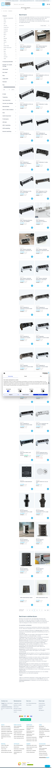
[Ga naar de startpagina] (5, 4)
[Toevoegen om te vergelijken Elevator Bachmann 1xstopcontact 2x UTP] (32, 547)
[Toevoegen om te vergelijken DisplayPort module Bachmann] (32, 489)
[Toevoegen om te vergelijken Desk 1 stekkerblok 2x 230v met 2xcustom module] (32, 82)
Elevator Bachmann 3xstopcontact (40, 569)
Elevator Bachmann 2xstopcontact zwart (24, 569)
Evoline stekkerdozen (30, 752)
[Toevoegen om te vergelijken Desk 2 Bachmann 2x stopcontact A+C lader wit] (48, 228)
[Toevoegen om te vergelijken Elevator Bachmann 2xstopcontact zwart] (32, 576)
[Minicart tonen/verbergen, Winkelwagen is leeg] (49, 4)
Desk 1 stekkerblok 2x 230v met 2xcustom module (26, 76)
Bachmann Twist (22, 669)
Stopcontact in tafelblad (31, 750)
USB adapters (41, 710)
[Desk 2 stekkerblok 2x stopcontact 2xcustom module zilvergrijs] (42, 297)
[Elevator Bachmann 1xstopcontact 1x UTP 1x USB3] (42, 500)
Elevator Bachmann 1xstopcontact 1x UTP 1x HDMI (26, 511)
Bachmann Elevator (23, 653)
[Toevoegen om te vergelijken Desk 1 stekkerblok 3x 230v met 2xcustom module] (32, 111)
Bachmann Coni (23, 637)
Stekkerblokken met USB (6, 750)
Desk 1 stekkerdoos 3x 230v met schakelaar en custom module (41, 192)
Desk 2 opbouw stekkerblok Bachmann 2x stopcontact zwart (42, 250)
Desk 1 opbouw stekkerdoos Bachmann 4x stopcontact (25, 47)
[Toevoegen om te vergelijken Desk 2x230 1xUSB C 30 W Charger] (32, 460)
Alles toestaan (40, 394)
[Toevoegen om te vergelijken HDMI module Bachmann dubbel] (32, 605)
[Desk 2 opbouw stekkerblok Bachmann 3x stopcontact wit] (26, 268)
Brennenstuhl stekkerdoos (31, 737)
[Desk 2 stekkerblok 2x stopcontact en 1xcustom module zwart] (26, 326)
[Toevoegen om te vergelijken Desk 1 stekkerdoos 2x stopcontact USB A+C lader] (32, 141)
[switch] (19, 391)
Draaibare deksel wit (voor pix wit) (42, 482)
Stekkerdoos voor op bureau (6, 733)
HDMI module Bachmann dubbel (26, 597)
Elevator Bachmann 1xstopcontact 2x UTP (24, 540)
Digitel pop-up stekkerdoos (19, 729)
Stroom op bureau (42, 751)
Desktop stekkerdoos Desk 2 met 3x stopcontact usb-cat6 (42, 453)
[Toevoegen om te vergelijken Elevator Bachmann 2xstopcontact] (48, 547)
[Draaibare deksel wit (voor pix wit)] (42, 471)
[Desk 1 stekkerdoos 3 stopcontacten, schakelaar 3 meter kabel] (26, 152)
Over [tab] (41, 376)
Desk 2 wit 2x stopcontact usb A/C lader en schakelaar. (42, 424)
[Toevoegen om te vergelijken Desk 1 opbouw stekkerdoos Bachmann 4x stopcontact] (32, 53)
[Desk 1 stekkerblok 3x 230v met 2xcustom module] (26, 93)
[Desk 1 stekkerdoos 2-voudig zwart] (42, 93)
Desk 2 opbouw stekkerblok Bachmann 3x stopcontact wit (26, 279)
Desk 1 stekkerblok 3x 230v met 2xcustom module (26, 105)
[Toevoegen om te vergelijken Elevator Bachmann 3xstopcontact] (48, 576)
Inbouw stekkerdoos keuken (19, 734)
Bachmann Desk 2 (22, 646)
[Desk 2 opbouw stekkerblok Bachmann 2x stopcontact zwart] (42, 239)
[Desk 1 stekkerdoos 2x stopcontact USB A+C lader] (26, 123)
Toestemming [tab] (10, 376)
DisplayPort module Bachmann (26, 481)
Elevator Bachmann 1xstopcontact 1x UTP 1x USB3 (42, 511)
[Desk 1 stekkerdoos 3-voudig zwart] (42, 152)
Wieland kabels (29, 748)
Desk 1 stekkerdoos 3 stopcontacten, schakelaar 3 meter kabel (25, 163)
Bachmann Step (22, 666)
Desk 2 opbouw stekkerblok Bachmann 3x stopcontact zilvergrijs (41, 279)
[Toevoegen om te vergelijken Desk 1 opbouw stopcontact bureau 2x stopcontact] (48, 53)
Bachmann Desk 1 (22, 643)
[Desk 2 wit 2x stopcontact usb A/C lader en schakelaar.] (42, 413)
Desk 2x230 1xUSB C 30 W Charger (25, 453)
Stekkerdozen (16, 747)
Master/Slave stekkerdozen (44, 731)
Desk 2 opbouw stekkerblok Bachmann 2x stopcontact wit (26, 250)
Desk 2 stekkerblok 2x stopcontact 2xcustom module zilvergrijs (42, 308)
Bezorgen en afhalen (17, 708)
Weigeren (10, 394)
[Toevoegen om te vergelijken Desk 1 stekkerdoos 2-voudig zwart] (48, 111)
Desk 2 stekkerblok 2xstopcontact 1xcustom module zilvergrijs (26, 366)
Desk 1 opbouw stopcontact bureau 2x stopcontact (41, 47)
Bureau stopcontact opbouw (6, 752)
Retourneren (16, 706)
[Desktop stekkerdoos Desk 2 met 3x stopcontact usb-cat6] (42, 442)
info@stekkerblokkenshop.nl (24, 680)
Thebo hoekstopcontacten (19, 738)
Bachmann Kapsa (22, 657)
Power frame (3, 748)
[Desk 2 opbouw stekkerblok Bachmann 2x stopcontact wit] (26, 239)
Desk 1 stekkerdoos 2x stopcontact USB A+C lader (25, 134)
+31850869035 (4, 704)
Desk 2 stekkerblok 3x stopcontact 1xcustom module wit (42, 366)
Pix (23, 661)
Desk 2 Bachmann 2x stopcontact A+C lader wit (41, 221)
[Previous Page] (27, 610)
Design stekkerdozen (18, 732)
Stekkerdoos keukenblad (6, 729)
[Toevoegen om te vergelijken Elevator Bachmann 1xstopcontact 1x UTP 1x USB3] (48, 518)
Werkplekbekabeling (18, 750)
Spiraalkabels (41, 726)
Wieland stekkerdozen (5, 734)
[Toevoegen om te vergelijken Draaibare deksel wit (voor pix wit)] (48, 489)
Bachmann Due (22, 649)
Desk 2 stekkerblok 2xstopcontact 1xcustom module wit (42, 337)
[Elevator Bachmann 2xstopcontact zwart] (26, 558)
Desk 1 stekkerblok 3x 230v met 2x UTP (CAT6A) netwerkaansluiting (42, 76)
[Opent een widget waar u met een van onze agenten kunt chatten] (47, 766)
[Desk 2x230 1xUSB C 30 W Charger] (26, 442)
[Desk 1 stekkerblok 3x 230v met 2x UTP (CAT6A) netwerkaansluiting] (42, 64)
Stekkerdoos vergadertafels (6, 731)
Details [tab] (25, 376)
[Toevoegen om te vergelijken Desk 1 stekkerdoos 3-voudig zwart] (48, 170)
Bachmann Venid (22, 671)
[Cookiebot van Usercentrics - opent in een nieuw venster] (43, 373)
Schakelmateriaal (42, 705)
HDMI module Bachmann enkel (42, 597)
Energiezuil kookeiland (18, 731)
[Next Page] (42, 610)
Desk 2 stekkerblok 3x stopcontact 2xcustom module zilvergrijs (26, 425)
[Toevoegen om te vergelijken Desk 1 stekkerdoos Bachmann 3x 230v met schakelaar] (32, 228)
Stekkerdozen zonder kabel (31, 738)
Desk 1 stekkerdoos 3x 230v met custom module (25, 192)
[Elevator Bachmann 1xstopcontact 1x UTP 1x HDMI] (26, 500)
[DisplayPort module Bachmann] (26, 471)
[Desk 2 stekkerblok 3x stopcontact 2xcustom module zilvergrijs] (26, 413)
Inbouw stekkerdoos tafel (19, 736)
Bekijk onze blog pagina (5, 726)
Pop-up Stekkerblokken (18, 745)
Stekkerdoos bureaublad (6, 728)
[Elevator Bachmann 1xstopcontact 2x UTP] (26, 529)
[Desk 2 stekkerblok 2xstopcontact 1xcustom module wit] (42, 326)
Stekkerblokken (42, 703)
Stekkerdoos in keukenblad (19, 748)
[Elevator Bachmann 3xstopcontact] (42, 558)
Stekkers (40, 708)
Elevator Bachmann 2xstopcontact (40, 540)
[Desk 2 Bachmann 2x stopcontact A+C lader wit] (42, 210)
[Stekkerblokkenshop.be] (44, 757)
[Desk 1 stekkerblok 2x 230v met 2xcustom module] (26, 64)
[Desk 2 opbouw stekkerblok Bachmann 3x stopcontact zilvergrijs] (42, 268)
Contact (15, 712)
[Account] (47, 4)
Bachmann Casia (39, 630)
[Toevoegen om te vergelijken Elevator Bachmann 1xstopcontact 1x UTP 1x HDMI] (32, 518)
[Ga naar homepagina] (1, 10)
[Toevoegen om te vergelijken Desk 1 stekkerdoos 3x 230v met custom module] (32, 199)
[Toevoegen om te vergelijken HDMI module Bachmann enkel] (48, 605)
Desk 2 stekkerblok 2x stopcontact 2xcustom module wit (26, 308)
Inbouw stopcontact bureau (31, 747)
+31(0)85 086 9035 (46, 0)
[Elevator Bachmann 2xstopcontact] (42, 529)
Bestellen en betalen (18, 705)
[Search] (43, 4)
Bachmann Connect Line (23, 639)
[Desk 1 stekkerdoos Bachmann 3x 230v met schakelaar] (26, 210)
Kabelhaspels (41, 732)
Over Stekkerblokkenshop (31, 703)
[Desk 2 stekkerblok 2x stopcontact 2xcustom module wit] (26, 297)
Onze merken (28, 705)
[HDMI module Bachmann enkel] (42, 587)
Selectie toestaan (26, 394)
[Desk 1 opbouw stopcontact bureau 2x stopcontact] (42, 35)
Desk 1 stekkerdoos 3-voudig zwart (42, 163)
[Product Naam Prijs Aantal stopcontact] (45, 25)
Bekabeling (41, 706)
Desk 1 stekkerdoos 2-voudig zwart (41, 105)
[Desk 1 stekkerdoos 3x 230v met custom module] (26, 181)
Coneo (26, 634)
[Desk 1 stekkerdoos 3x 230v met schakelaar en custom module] (42, 181)
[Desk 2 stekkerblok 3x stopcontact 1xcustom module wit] (42, 355)
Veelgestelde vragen (18, 703)
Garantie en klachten (18, 710)
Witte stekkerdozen (30, 726)
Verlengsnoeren (42, 734)
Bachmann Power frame (23, 663)
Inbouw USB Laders (5, 745)
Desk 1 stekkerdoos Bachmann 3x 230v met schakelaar (26, 221)
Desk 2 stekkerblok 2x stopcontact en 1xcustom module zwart (25, 337)
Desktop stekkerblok (43, 753)
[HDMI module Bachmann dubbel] (26, 587)
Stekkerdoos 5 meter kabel (31, 740)
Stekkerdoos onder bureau (31, 745)
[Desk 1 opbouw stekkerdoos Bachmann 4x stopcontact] (26, 35)
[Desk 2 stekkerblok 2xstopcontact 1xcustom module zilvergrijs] (26, 355)
